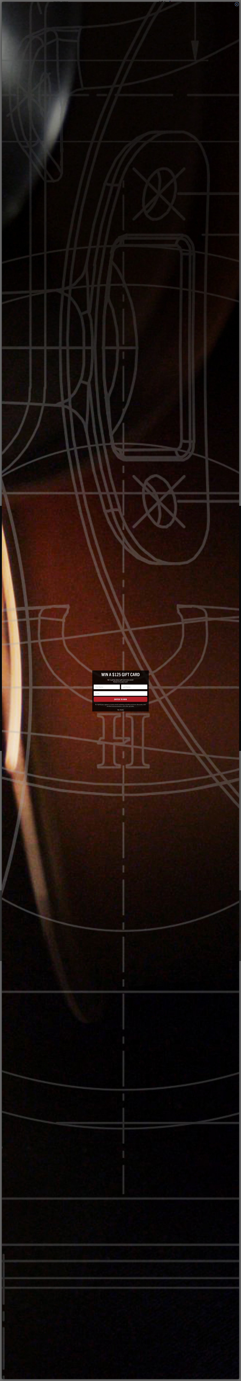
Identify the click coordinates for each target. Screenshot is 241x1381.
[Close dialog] (236, 4)
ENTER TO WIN (120, 699)
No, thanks (120, 710)
